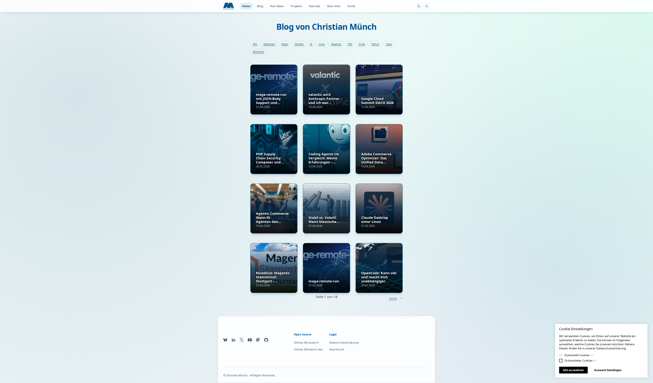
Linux (322, 44)
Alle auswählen (573, 370)
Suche (351, 6)
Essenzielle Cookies (577, 355)
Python (375, 44)
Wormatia (258, 51)
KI (311, 44)
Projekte (296, 6)
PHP (350, 44)
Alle (255, 44)
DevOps (299, 44)
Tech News (277, 6)
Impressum (336, 349)
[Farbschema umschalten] (419, 6)
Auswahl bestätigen (608, 370)
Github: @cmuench (306, 342)
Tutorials (314, 6)
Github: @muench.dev (308, 349)
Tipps (389, 44)
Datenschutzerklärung (344, 342)
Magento (336, 44)
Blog (260, 6)
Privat (361, 44)
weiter (393, 298)
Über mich (333, 6)
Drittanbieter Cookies (579, 360)
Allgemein (269, 44)
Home (246, 6)
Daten (284, 44)
